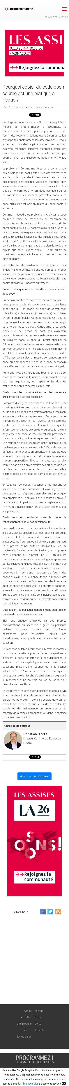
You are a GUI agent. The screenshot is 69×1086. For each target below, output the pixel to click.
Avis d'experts (24, 1023)
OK (64, 1083)
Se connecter (51, 16)
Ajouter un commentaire (34, 776)
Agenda (39, 1010)
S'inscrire (63, 16)
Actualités (26, 1017)
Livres (38, 1023)
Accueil (28, 1010)
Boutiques (26, 1030)
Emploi (38, 1017)
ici (19, 1083)
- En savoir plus (29, 1083)
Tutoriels (39, 1030)
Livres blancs (24, 1036)
